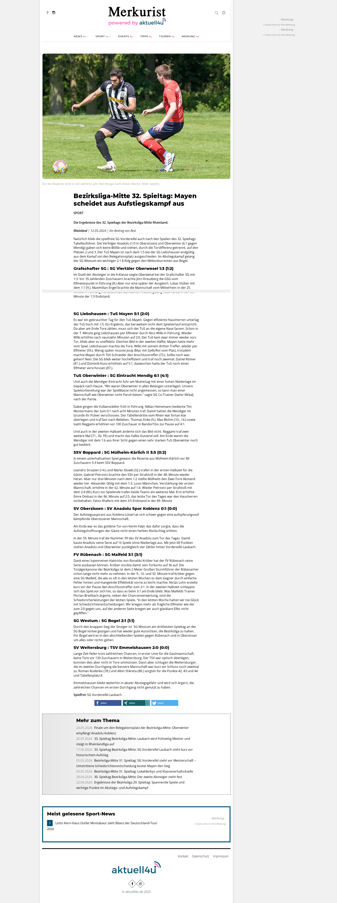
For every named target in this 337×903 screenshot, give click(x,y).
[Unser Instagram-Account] (140, 884)
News (80, 36)
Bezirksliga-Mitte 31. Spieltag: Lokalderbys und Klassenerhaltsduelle (143, 771)
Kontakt (183, 856)
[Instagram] (53, 12)
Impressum (221, 856)
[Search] (217, 12)
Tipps (146, 36)
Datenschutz (200, 856)
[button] (107, 703)
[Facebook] (47, 12)
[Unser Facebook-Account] (132, 884)
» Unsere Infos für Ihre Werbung (210, 823)
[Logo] (137, 15)
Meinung (190, 36)
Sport (102, 36)
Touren (166, 36)
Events (125, 36)
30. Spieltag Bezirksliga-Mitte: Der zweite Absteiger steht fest (138, 777)
